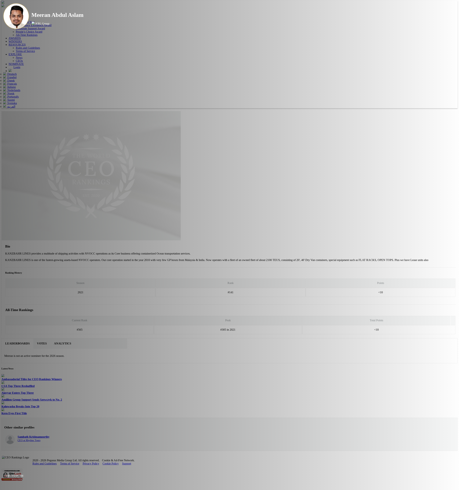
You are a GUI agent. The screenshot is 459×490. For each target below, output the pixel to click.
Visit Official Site (14, 475)
